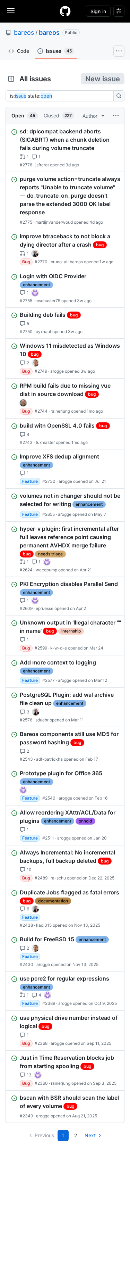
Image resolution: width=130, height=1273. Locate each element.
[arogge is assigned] (35, 362)
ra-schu (58, 878)
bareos (24, 32)
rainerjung (60, 411)
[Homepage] (65, 11)
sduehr (42, 719)
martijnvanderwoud (54, 222)
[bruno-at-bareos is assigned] (35, 253)
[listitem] (65, 148)
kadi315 (44, 925)
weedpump (46, 569)
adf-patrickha (49, 759)
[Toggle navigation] (11, 11)
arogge (57, 371)
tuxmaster (45, 442)
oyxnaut (43, 331)
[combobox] (61, 96)
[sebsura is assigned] (35, 292)
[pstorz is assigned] (23, 402)
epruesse (44, 608)
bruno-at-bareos (67, 261)
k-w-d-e (58, 648)
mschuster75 (47, 300)
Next (90, 1135)
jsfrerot (42, 164)
